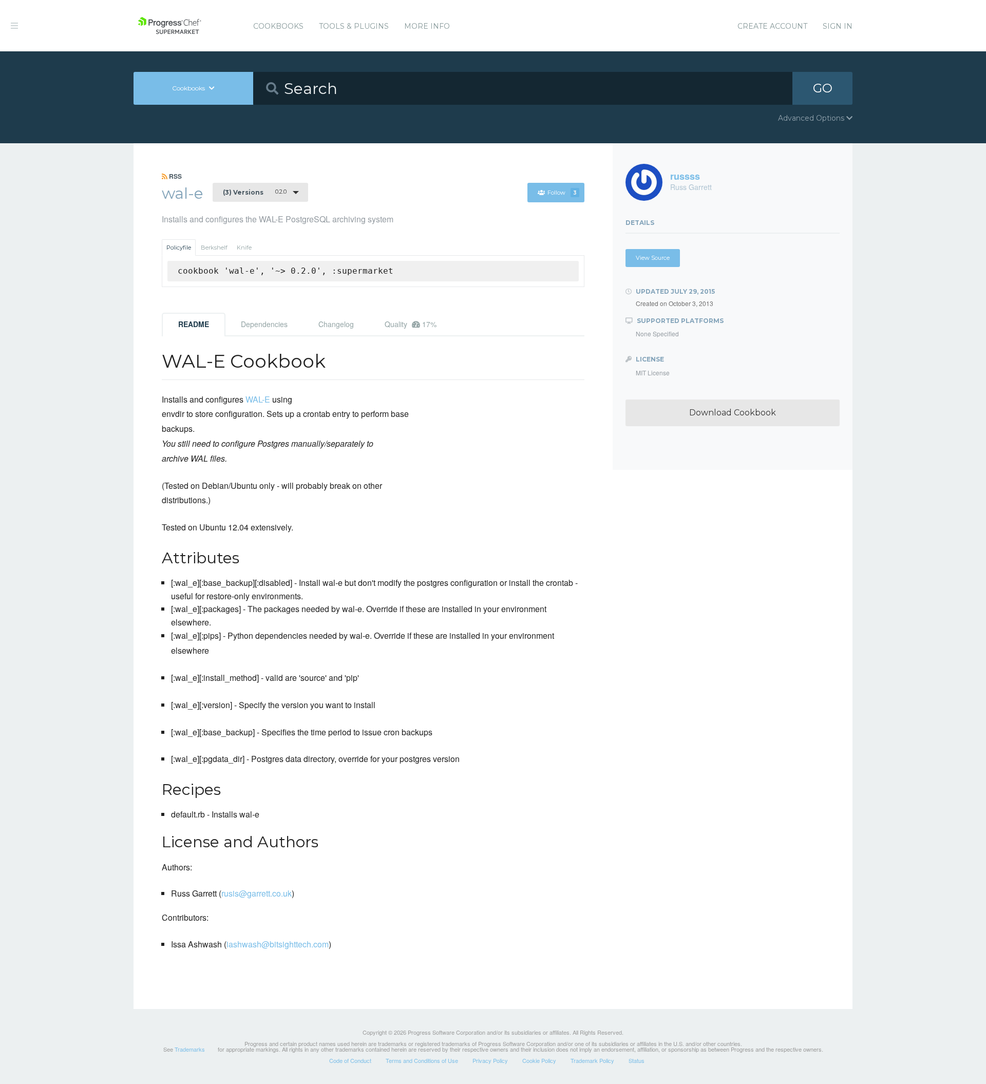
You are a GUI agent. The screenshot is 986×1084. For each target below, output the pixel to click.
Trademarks (190, 1049)
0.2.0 (255, 192)
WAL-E (257, 399)
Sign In (837, 26)
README (193, 324)
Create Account (772, 26)
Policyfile (178, 247)
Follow (562, 192)
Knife (244, 247)
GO (822, 88)
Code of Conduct (350, 1060)
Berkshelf (214, 247)
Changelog (336, 324)
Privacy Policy (490, 1060)
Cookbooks (278, 26)
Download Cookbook (732, 412)
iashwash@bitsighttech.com (277, 944)
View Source (653, 257)
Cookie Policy (539, 1060)
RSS (174, 176)
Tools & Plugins (354, 26)
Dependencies (264, 324)
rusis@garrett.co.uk (256, 893)
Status (636, 1060)
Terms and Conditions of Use (422, 1060)
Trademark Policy (592, 1060)
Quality (411, 324)
